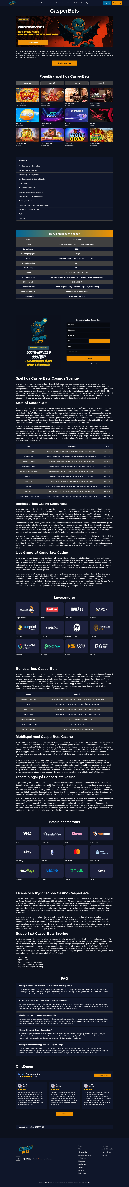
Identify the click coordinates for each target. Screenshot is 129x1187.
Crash (75, 83)
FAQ (20, 214)
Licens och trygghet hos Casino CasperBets (34, 205)
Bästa (26, 83)
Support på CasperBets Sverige (30, 209)
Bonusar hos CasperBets (27, 188)
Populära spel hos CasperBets (29, 166)
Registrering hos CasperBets (29, 175)
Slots (100, 83)
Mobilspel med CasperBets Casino (31, 192)
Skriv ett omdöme (102, 1075)
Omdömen (22, 218)
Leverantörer (23, 183)
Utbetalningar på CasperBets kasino (31, 196)
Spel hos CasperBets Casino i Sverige (32, 179)
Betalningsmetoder (25, 201)
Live (50, 83)
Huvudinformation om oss (28, 170)
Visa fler (64, 1113)
